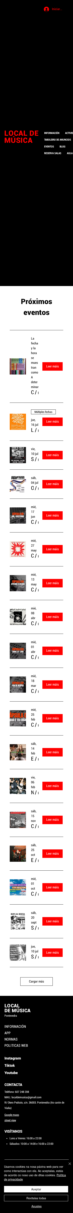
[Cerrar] (67, 1166)
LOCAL (12, 1006)
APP (7, 1033)
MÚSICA (18, 140)
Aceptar (36, 1189)
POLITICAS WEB (16, 1045)
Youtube (11, 1073)
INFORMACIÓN (15, 1026)
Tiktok (9, 1065)
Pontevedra (10, 1015)
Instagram (13, 1058)
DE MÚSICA (17, 1010)
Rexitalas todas (36, 1198)
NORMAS (11, 1039)
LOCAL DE (22, 133)
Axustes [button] (36, 1206)
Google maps (11, 1114)
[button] (32, 392)
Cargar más (36, 981)
